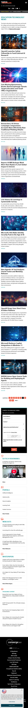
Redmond (14, 673)
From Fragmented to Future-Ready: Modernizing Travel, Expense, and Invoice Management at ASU (13, 536)
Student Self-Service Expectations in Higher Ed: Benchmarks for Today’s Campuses (14, 560)
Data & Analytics (7, 501)
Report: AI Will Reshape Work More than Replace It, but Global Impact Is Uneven (14, 164)
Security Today (14, 677)
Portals (6, 490)
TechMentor (14, 682)
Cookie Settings (12, 701)
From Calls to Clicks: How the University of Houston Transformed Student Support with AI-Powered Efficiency (14, 566)
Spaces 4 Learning (14, 679)
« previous (5, 398)
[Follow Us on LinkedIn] (9, 8)
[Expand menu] (26, 3)
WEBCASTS (7, 521)
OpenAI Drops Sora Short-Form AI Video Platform (13, 309)
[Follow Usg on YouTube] (17, 8)
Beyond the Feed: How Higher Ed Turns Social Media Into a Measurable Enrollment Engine (13, 596)
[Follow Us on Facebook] (15, 8)
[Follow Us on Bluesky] (13, 8)
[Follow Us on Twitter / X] (11, 8)
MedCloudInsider (14, 666)
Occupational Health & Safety (14, 669)
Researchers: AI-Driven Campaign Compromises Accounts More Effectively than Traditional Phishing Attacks (13, 126)
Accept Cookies (12, 705)
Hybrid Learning (17, 11)
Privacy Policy (14, 432)
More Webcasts (6, 548)
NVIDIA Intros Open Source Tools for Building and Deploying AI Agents (14, 378)
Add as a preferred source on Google (9, 5)
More (4, 482)
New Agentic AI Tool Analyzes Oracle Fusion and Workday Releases (12, 271)
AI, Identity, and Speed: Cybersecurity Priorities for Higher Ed (12, 462)
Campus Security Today (14, 658)
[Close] (21, 689)
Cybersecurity (6, 497)
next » (16, 400)
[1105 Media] (14, 648)
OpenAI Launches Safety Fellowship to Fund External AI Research (13, 53)
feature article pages (14, 29)
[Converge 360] (14, 642)
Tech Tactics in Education (14, 684)
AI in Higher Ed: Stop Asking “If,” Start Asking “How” (14, 572)
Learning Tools (6, 505)
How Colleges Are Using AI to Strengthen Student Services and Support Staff (13, 625)
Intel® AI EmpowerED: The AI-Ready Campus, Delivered (14, 603)
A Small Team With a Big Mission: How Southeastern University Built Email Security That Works (14, 543)
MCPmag (14, 664)
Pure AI (14, 671)
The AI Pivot (14, 686)
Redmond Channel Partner (14, 675)
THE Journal (14, 688)
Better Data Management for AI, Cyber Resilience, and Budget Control (12, 578)
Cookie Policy (19, 698)
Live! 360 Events (14, 662)
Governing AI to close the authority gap (13, 530)
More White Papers (7, 583)
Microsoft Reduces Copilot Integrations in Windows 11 (11, 344)
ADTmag (14, 653)
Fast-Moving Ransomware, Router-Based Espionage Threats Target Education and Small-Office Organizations (14, 87)
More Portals (6, 514)
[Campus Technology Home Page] (6, 3)
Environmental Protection (14, 660)
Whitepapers (8, 556)
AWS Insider (14, 655)
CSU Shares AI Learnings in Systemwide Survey (11, 200)
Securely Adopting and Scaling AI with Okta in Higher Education (14, 525)
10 (12, 400)
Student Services (7, 509)
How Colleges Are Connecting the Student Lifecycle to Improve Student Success (13, 617)
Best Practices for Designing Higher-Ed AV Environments (13, 610)
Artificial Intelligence (8, 493)
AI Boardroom (14, 651)
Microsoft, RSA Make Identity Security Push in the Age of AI (12, 233)
